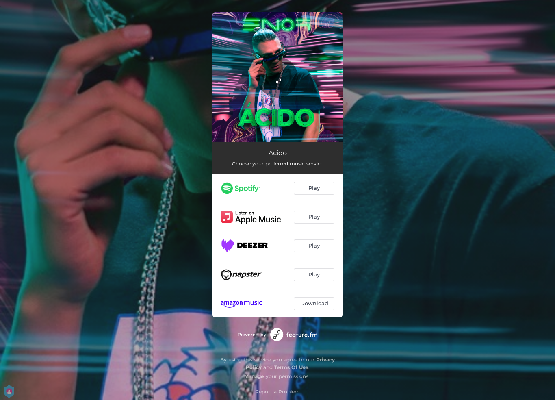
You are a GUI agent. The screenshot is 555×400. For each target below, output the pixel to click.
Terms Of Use (291, 367)
